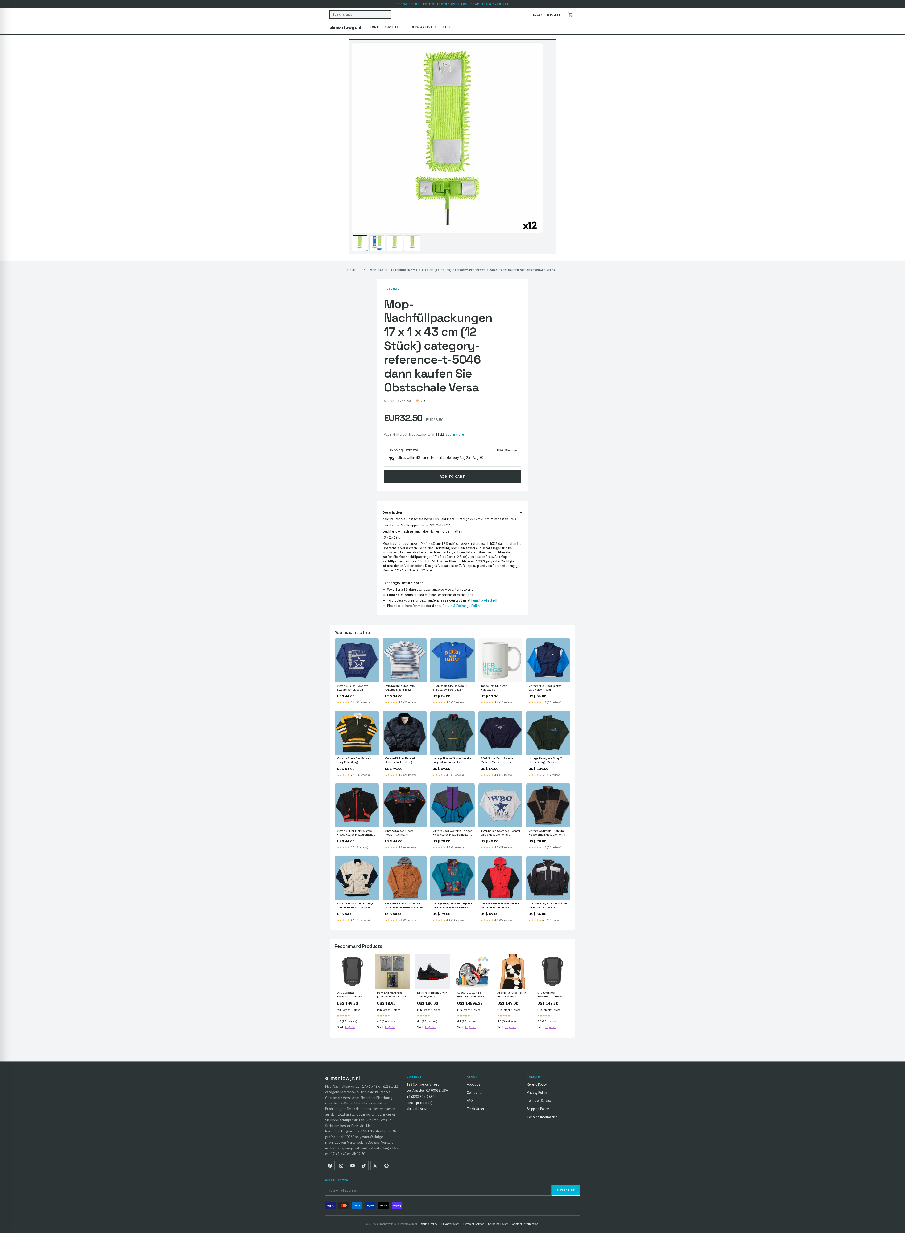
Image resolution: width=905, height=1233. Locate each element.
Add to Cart (452, 476)
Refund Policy (537, 1084)
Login (538, 14)
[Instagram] (341, 1165)
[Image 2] (377, 243)
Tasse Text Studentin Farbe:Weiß (494, 687)
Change (511, 450)
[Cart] (570, 14)
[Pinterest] (386, 1165)
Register (555, 14)
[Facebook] (330, 1165)
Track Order (475, 1109)
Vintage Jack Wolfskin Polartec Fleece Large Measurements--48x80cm (452, 833)
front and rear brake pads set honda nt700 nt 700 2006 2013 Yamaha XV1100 (391, 995)
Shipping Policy (538, 1109)
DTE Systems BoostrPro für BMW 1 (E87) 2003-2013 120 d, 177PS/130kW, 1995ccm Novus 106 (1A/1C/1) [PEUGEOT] (352, 995)
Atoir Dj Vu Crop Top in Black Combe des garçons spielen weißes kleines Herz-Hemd (512, 995)
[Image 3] (395, 243)
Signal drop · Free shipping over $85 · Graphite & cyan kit (452, 4)
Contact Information (542, 1117)
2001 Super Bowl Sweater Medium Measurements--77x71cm (497, 761)
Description (392, 512)
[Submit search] (386, 14)
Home (374, 27)
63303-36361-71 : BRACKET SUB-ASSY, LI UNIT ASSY (471, 995)
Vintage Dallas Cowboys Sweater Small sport (352, 687)
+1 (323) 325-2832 (420, 1097)
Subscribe (566, 1190)
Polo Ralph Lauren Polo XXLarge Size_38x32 (400, 687)
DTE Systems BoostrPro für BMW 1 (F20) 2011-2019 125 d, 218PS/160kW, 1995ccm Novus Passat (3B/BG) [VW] (552, 995)
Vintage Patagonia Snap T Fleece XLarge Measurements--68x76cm (548, 761)
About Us (473, 1084)
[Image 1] (360, 243)
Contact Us (475, 1093)
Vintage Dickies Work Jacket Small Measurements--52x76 (404, 905)
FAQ (470, 1101)
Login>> (350, 1027)
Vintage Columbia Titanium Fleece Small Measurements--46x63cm (547, 833)
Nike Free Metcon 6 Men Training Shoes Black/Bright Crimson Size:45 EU (432, 995)
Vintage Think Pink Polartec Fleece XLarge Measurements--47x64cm (356, 833)
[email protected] (484, 600)
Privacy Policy (537, 1093)
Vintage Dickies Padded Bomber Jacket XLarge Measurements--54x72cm (402, 761)
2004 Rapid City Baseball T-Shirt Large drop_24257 (451, 687)
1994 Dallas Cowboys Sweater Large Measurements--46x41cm (500, 833)
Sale (446, 27)
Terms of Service (539, 1101)
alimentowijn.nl (345, 27)
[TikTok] (364, 1165)
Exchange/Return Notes (403, 583)
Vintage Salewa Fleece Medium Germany (399, 832)
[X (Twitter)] (375, 1165)
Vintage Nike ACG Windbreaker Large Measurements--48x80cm (452, 761)
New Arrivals (424, 27)
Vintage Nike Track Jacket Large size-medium (545, 687)
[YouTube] (352, 1165)
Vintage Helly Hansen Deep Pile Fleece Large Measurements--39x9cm (452, 906)
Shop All (393, 27)
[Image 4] (412, 243)
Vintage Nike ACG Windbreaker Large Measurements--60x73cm (500, 906)
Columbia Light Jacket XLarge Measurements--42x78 (548, 905)
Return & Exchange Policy (461, 606)
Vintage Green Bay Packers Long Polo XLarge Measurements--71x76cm (354, 761)
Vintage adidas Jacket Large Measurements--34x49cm (355, 905)
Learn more (455, 434)
